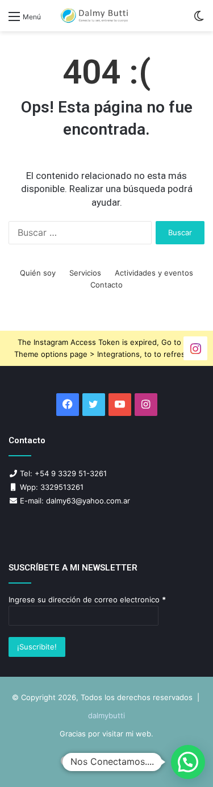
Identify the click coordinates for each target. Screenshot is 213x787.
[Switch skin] (198, 20)
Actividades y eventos (154, 272)
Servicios (85, 272)
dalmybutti (106, 715)
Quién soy (38, 272)
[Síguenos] (195, 347)
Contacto (106, 284)
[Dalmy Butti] (94, 15)
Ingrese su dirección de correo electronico (87, 599)
